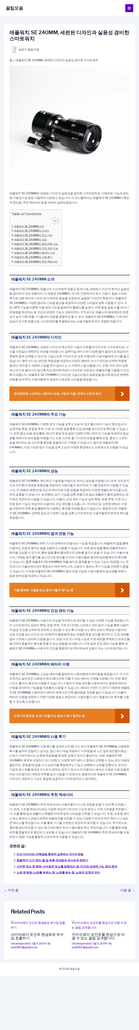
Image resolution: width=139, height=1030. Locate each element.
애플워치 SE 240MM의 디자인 (31, 230)
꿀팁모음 (14, 8)
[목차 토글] (54, 221)
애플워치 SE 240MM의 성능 (30, 239)
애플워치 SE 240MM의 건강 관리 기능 (36, 248)
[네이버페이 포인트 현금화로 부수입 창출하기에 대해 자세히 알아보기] (39, 925)
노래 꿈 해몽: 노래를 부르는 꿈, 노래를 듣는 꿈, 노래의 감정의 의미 (58, 872)
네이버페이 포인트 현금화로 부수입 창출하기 (37, 936)
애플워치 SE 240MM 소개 (29, 226)
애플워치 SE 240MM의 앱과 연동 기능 (36, 244)
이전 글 (11, 890)
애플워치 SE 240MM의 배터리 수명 (34, 252)
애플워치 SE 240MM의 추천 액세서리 (36, 261)
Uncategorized (20, 943)
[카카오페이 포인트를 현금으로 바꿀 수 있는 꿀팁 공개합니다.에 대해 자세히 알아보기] (100, 925)
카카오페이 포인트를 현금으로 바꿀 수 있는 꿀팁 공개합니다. (98, 936)
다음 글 (128, 890)
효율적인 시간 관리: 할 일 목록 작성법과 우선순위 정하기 (52, 860)
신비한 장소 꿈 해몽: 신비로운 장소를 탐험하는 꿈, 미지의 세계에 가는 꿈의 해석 (67, 866)
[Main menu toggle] (129, 8)
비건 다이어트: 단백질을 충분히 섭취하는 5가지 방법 (50, 854)
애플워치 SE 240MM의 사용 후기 (33, 257)
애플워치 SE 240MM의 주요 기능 (33, 235)
